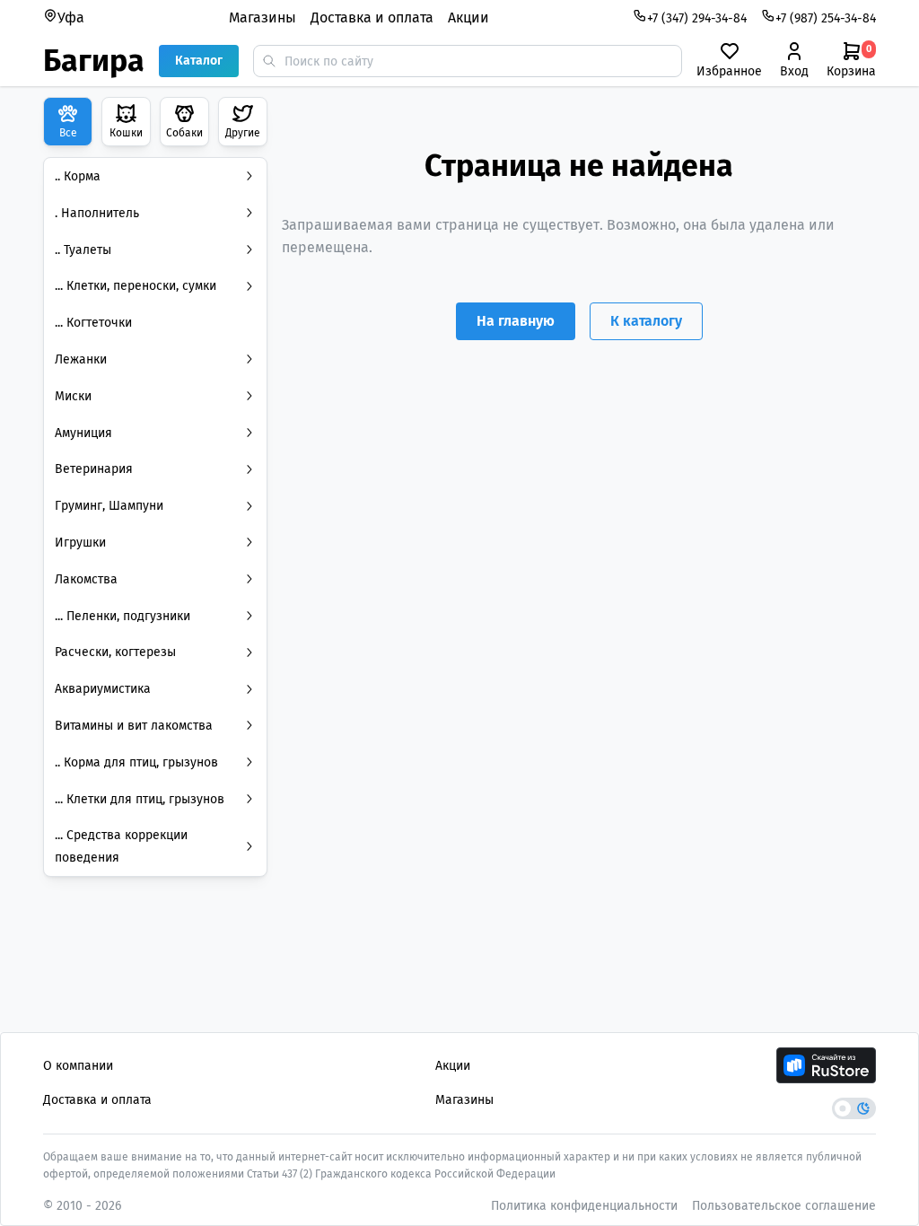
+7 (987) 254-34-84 (825, 18)
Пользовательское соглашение (784, 1205)
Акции (468, 17)
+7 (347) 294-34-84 (697, 18)
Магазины (262, 17)
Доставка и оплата (372, 17)
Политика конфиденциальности (584, 1205)
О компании (78, 1065)
